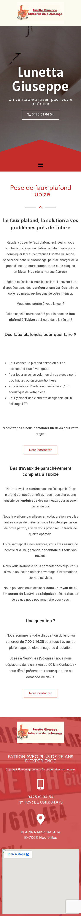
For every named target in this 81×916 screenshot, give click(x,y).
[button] (40, 164)
